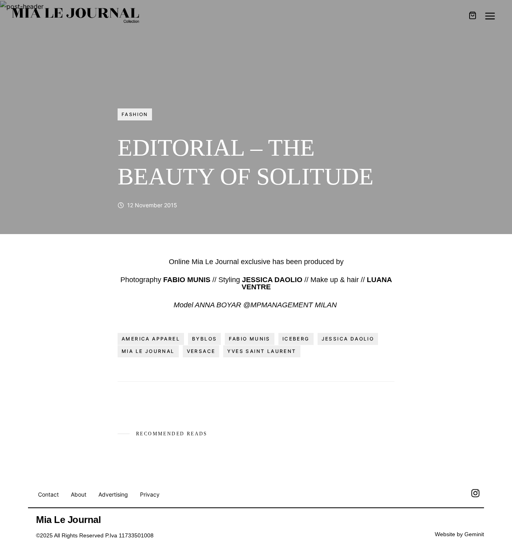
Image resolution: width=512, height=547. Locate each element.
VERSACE (201, 351)
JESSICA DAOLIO (348, 339)
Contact (48, 494)
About (78, 494)
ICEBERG (296, 339)
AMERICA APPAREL (151, 339)
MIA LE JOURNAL (148, 351)
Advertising (113, 494)
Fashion (135, 114)
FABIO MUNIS (249, 339)
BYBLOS (204, 339)
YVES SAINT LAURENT (261, 351)
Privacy (150, 494)
